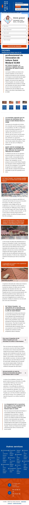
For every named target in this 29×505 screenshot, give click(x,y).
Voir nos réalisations (21, 9)
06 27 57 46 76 (6, 8)
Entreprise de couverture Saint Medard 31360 (12, 462)
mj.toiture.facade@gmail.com (11, 12)
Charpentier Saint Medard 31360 (12, 453)
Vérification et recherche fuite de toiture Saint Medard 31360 (5, 456)
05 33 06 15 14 (6, 3)
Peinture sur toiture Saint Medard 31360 (26, 454)
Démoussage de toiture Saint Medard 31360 (5, 468)
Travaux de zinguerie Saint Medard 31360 (19, 469)
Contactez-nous (17, 503)
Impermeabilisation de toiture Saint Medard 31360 (26, 465)
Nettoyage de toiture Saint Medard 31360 (19, 458)
